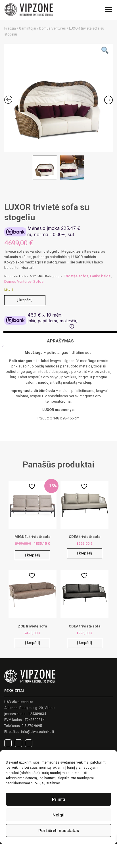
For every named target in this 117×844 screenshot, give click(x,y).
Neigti (58, 815)
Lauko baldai (100, 276)
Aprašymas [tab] (60, 341)
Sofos (38, 281)
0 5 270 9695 (32, 726)
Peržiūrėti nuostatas (58, 830)
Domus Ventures (52, 28)
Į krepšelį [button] (32, 555)
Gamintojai (27, 28)
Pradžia (10, 28)
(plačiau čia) (30, 773)
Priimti (58, 799)
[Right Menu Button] (109, 10)
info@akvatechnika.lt (37, 732)
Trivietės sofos (76, 276)
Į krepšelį (24, 300)
